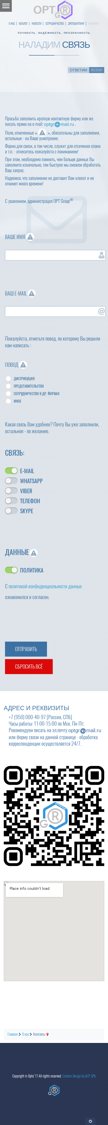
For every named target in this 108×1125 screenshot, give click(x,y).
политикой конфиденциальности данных (45, 586)
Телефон (30, 500)
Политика (31, 570)
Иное (17, 401)
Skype (26, 510)
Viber (26, 490)
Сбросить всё (29, 666)
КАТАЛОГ (23, 24)
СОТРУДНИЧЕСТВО (54, 24)
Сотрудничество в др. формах (37, 393)
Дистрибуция (24, 378)
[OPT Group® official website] (54, 1090)
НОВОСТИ (36, 24)
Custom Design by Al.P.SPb (79, 1076)
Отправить (26, 649)
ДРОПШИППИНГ (76, 24)
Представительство (29, 386)
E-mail (27, 470)
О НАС (12, 24)
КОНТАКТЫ (93, 24)
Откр (90, 1121)
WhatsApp (31, 480)
